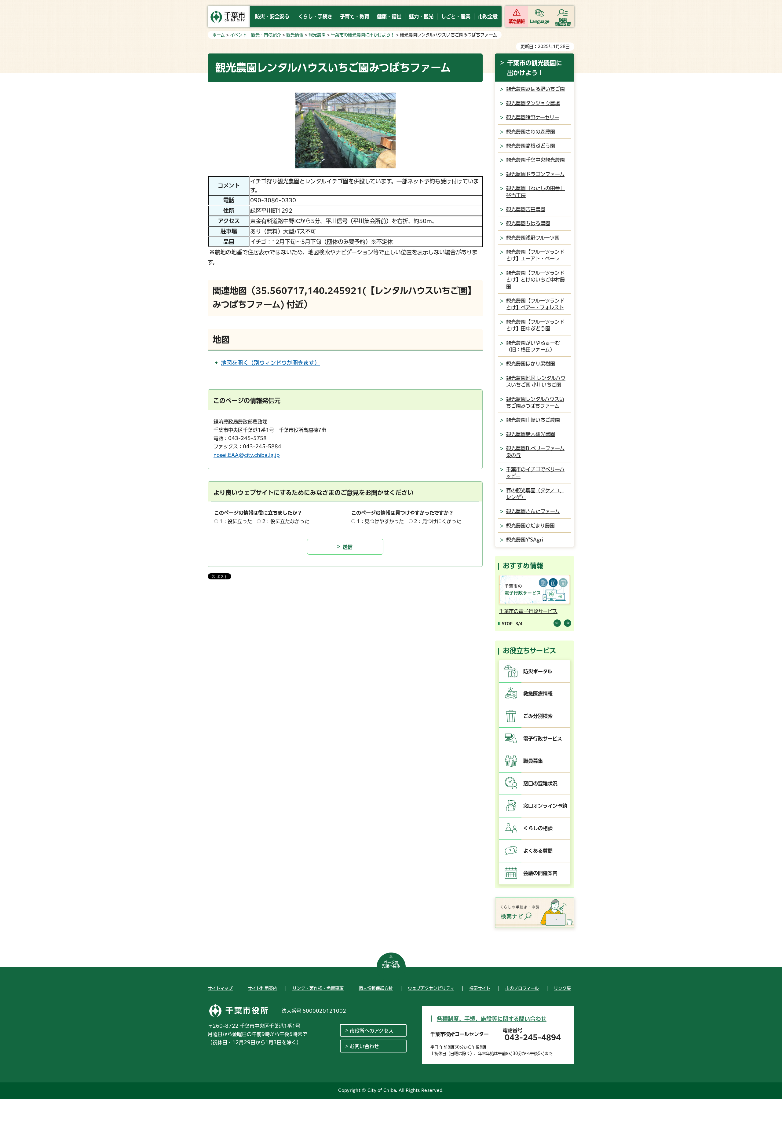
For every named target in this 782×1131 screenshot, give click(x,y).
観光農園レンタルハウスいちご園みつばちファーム (535, 402)
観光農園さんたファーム (533, 511)
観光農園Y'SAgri (524, 539)
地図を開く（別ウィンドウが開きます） (270, 362)
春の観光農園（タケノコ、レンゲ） (535, 494)
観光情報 (294, 35)
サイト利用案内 (262, 988)
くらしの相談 (538, 828)
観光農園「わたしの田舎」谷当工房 (535, 191)
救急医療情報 (538, 693)
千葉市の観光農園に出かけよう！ (363, 35)
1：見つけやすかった (380, 521)
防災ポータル (537, 671)
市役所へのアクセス (371, 1030)
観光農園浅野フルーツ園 (533, 237)
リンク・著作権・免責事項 (318, 988)
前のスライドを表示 (557, 623)
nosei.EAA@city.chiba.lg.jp (247, 455)
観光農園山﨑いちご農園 (533, 419)
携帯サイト (479, 988)
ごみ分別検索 (538, 716)
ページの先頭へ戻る (391, 964)
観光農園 (317, 35)
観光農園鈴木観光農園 (530, 434)
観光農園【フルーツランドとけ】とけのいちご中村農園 (535, 279)
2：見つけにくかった (437, 521)
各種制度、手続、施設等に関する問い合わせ (491, 1019)
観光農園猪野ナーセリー (532, 117)
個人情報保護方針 (376, 988)
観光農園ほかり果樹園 (530, 363)
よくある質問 (538, 850)
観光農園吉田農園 (525, 209)
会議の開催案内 (540, 873)
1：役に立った (235, 521)
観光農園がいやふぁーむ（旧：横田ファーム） (533, 346)
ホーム (218, 35)
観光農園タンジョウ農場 (533, 103)
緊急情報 (516, 21)
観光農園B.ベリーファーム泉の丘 (535, 451)
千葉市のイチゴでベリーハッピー (535, 473)
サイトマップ (220, 988)
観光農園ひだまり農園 (530, 525)
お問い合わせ (364, 1046)
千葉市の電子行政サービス (510, 611)
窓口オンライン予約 (545, 805)
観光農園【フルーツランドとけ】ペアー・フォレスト (535, 304)
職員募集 (533, 760)
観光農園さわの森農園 (530, 131)
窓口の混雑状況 (540, 783)
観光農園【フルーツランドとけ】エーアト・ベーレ (535, 255)
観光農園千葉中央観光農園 (535, 159)
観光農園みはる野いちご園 (535, 88)
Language (540, 21)
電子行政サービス (542, 738)
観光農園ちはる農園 (528, 223)
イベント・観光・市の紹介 (255, 35)
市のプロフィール (522, 988)
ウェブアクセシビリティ (431, 988)
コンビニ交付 (569, 611)
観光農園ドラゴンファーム (535, 174)
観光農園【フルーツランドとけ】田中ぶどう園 (535, 325)
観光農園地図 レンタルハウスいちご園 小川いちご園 (535, 381)
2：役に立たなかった (285, 521)
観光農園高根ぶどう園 (530, 145)
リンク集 (562, 988)
